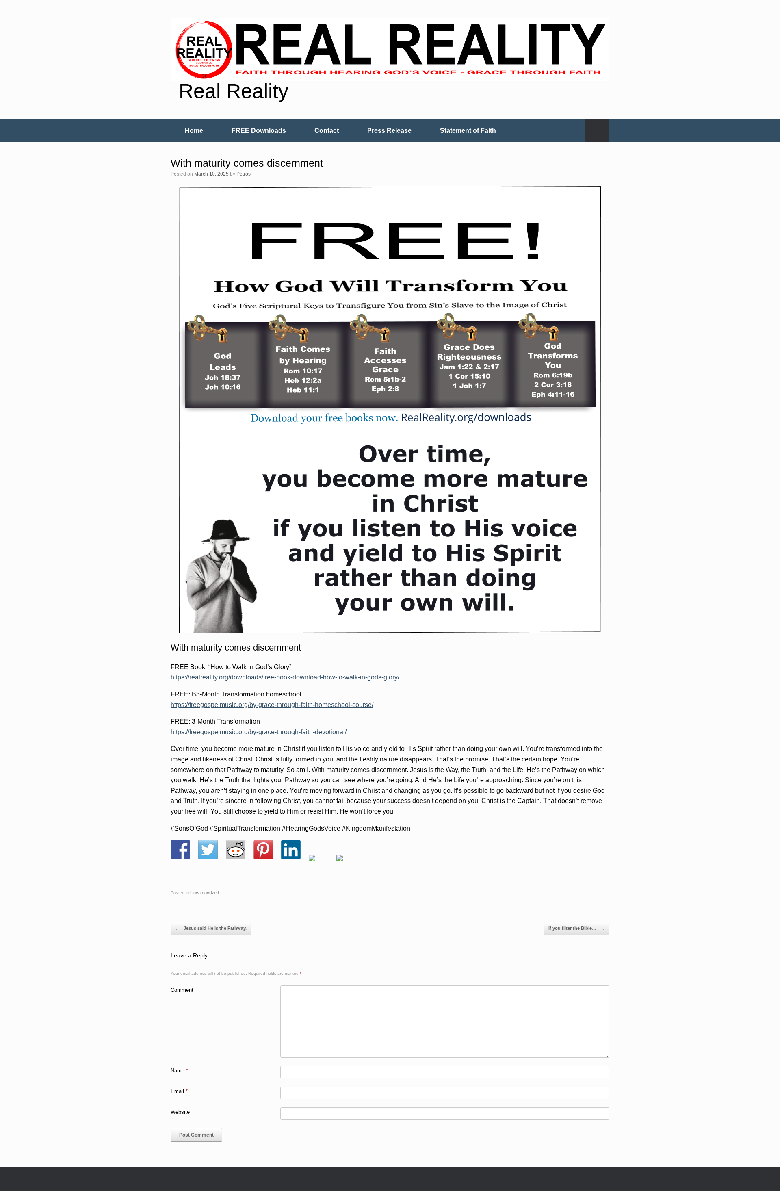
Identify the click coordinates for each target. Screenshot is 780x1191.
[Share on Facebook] (180, 849)
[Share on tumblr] (318, 864)
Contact (326, 130)
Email (179, 1091)
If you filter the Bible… (576, 928)
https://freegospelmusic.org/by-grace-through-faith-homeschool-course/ (272, 704)
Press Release (389, 130)
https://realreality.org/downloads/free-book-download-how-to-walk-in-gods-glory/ (285, 677)
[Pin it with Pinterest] (263, 849)
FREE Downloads (259, 130)
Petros (243, 174)
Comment (182, 990)
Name (179, 1070)
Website (180, 1112)
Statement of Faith (468, 130)
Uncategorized (204, 892)
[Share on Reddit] (235, 849)
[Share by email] (346, 864)
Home (194, 130)
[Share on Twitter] (208, 849)
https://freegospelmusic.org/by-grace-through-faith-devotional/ (259, 732)
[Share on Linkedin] (291, 849)
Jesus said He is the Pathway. (211, 928)
